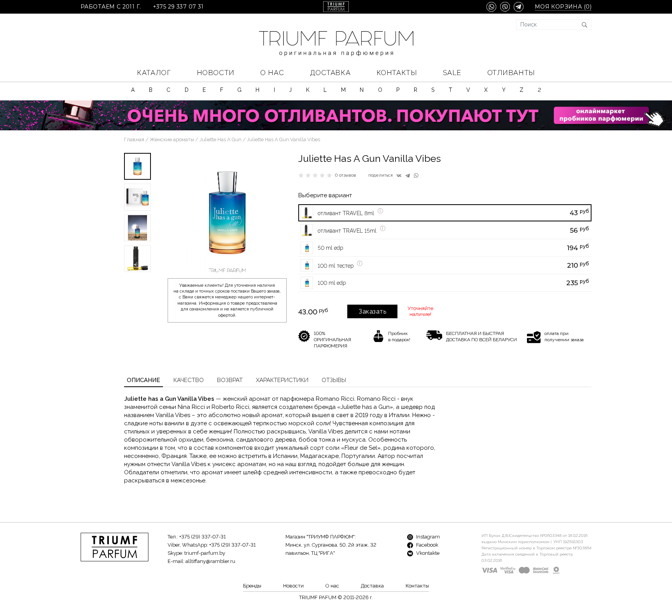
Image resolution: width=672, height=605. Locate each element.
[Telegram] (407, 175)
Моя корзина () (563, 7)
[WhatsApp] (416, 175)
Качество (188, 380)
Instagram (427, 537)
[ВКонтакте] (399, 175)
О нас (272, 72)
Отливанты (511, 72)
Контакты (396, 72)
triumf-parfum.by (204, 553)
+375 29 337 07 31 (178, 7)
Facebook (426, 545)
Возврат (230, 380)
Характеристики (282, 380)
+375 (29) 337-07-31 (202, 537)
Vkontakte (427, 553)
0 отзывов (345, 175)
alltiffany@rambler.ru (210, 561)
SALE (452, 72)
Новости (215, 72)
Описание (143, 380)
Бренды (252, 586)
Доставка (330, 72)
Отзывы (334, 380)
